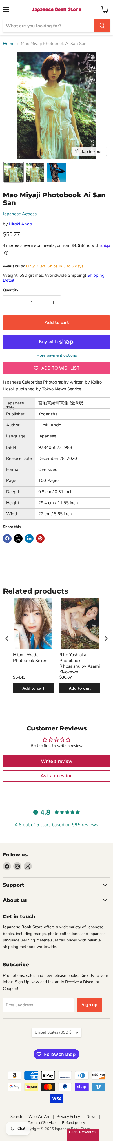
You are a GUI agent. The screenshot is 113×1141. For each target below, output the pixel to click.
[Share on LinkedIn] (29, 538)
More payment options (56, 355)
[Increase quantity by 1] (53, 302)
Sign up (89, 1004)
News (91, 1116)
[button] (13, 172)
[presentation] (7, 638)
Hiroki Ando (20, 224)
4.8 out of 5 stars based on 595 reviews (56, 825)
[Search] (102, 25)
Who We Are (39, 1116)
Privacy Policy (68, 1116)
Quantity (10, 290)
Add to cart (33, 688)
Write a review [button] (56, 761)
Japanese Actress (20, 214)
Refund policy (73, 1122)
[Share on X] (18, 538)
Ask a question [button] (56, 776)
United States (54, 1032)
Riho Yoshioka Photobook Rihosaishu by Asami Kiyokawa (79, 663)
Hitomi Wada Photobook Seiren (30, 657)
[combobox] (48, 25)
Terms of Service (42, 1122)
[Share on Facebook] (7, 538)
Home (8, 43)
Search (16, 1116)
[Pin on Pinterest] (40, 538)
